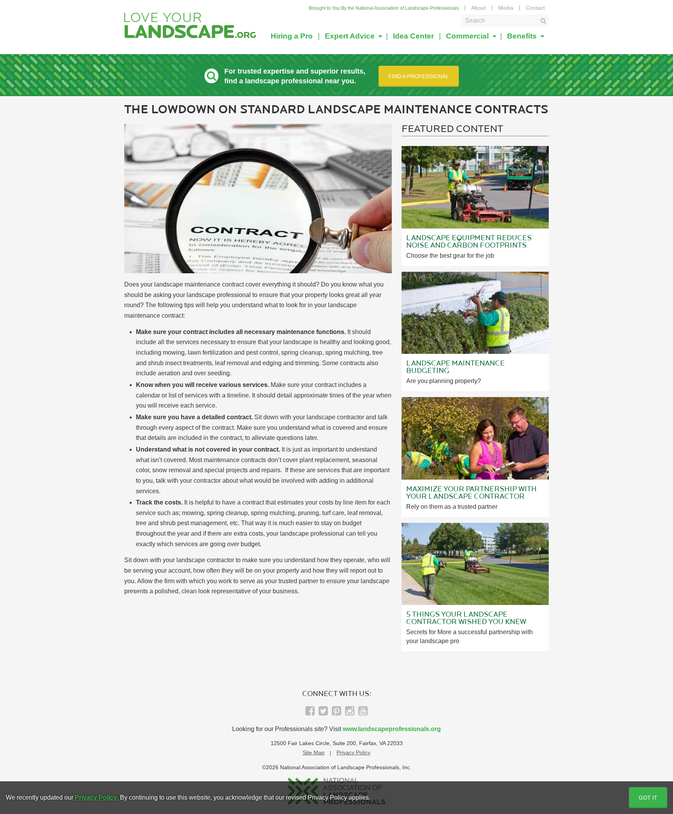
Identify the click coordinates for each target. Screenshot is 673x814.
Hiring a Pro (292, 36)
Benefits (523, 36)
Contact (535, 8)
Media (505, 8)
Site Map (313, 752)
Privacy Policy (353, 752)
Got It (648, 798)
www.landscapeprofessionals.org (392, 729)
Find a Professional (418, 76)
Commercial (468, 36)
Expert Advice (351, 36)
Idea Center (413, 36)
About (478, 8)
